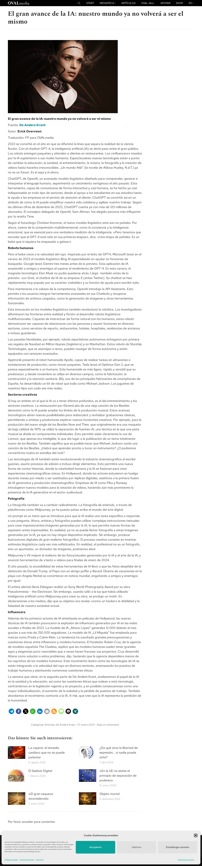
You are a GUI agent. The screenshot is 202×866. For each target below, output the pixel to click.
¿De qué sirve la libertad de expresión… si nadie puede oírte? (118, 752)
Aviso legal (39, 860)
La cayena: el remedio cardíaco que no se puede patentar (46, 752)
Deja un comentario (108, 724)
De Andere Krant (32, 125)
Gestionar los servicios (186, 860)
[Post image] (16, 752)
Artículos (50, 724)
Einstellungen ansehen (177, 847)
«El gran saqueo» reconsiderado (40, 796)
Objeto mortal (109, 794)
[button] (195, 835)
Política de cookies (11, 860)
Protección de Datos (27, 860)
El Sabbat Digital (40, 771)
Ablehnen (136, 847)
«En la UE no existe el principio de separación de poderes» (118, 775)
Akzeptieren (95, 847)
